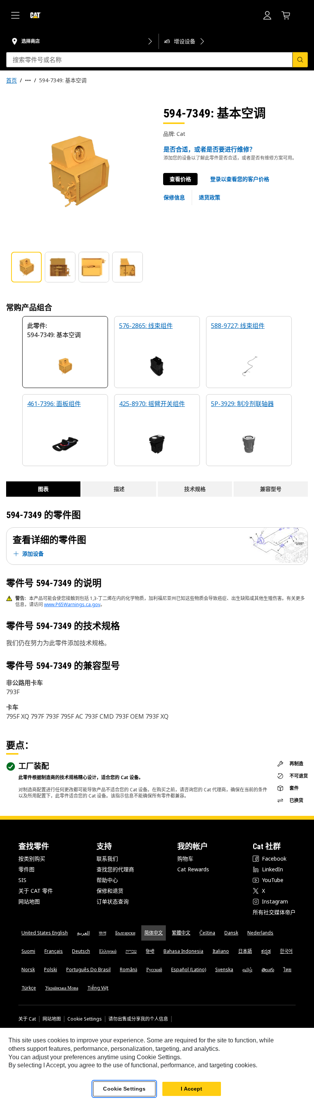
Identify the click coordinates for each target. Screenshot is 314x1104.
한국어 (286, 951)
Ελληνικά (107, 951)
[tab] (26, 267)
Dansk (231, 933)
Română (128, 969)
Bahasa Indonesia (183, 951)
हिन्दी (150, 951)
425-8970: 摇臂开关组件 (152, 404)
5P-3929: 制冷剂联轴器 (242, 404)
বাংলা (102, 933)
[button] (240, 179)
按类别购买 (31, 858)
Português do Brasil (88, 969)
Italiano (221, 951)
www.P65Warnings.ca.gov (72, 604)
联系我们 (107, 858)
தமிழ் (247, 969)
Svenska (224, 969)
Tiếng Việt (97, 988)
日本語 (245, 951)
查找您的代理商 (115, 869)
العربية (83, 933)
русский (154, 969)
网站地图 (29, 901)
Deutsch (81, 951)
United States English (44, 933)
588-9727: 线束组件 (238, 325)
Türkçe (28, 988)
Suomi (28, 951)
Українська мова (61, 988)
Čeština (207, 933)
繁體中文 (181, 933)
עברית (131, 951)
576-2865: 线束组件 (146, 325)
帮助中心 (107, 880)
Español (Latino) (188, 969)
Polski (50, 969)
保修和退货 (109, 890)
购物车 (185, 858)
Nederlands (260, 933)
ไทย (287, 969)
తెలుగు (268, 969)
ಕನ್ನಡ (266, 951)
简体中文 (153, 933)
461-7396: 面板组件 (54, 404)
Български (125, 933)
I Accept (191, 1089)
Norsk (28, 969)
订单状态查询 (112, 901)
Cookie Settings (84, 1019)
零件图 (26, 869)
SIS (22, 880)
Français (53, 951)
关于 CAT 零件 (35, 890)
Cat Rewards (193, 869)
